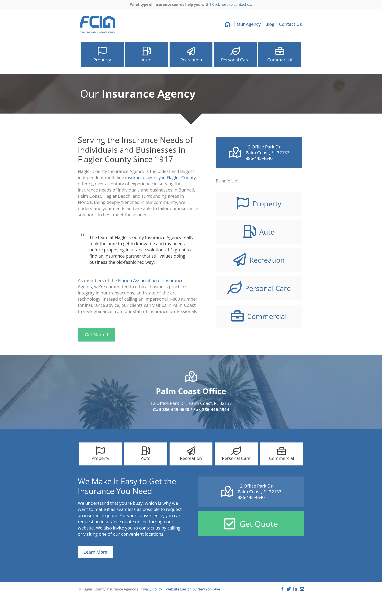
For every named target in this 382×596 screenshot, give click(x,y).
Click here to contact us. (232, 4)
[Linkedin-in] (295, 589)
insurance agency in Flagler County (160, 177)
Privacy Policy (150, 589)
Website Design (179, 589)
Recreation (191, 60)
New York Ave (208, 589)
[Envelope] (302, 589)
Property (102, 60)
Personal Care (235, 60)
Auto (146, 60)
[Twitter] (288, 589)
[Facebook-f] (282, 589)
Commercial (279, 60)
